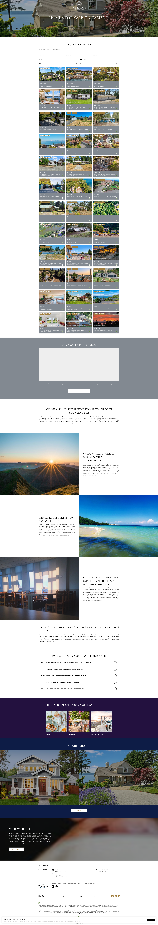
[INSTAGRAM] (116, 896)
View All (79, 810)
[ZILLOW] (119, 896)
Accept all (150, 919)
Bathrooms (69, 55)
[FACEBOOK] (112, 896)
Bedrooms (95, 55)
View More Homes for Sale (79, 391)
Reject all (133, 919)
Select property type (44, 55)
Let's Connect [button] (16, 849)
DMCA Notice (104, 896)
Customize (141, 919)
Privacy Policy (95, 896)
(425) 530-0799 (102, 871)
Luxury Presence (69, 896)
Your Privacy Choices (79, 923)
